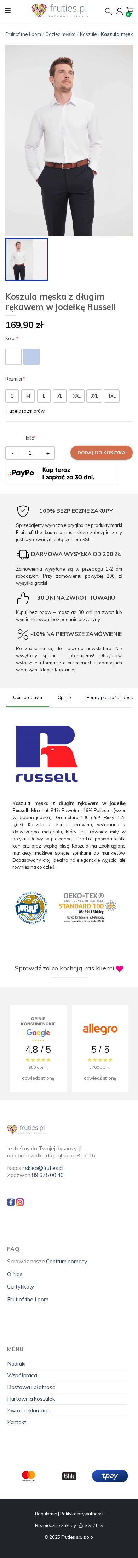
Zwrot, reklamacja (29, 1410)
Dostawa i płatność (31, 1386)
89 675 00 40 (48, 1174)
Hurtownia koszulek (31, 1398)
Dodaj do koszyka (101, 453)
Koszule (88, 34)
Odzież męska (60, 34)
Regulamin (46, 1513)
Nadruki (16, 1363)
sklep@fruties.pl (44, 1167)
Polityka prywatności (81, 1513)
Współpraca (22, 1375)
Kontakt (16, 1422)
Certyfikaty (20, 1286)
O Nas (15, 1274)
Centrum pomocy (66, 1261)
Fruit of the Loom (23, 34)
